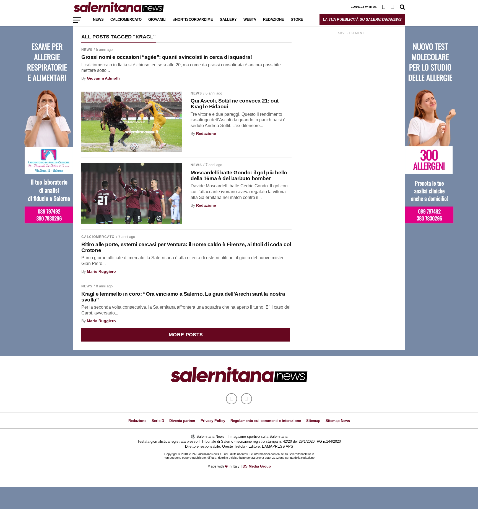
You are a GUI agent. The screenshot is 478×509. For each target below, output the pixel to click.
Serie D (158, 421)
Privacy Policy (213, 421)
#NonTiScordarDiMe (193, 19)
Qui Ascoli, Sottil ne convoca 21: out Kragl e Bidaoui (235, 103)
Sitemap (313, 421)
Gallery (228, 19)
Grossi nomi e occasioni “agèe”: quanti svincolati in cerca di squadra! (166, 57)
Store (297, 19)
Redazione (273, 19)
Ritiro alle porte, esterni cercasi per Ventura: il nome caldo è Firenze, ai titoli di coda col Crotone (186, 247)
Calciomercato (126, 19)
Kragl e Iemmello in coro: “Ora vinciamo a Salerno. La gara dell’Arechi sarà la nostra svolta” (183, 297)
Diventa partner (182, 421)
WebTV (249, 19)
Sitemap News (338, 421)
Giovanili (157, 19)
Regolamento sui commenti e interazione (265, 421)
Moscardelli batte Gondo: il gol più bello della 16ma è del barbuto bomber (239, 175)
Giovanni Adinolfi (103, 78)
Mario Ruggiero (101, 271)
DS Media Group (257, 466)
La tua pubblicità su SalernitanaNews (362, 19)
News (98, 19)
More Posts (186, 334)
